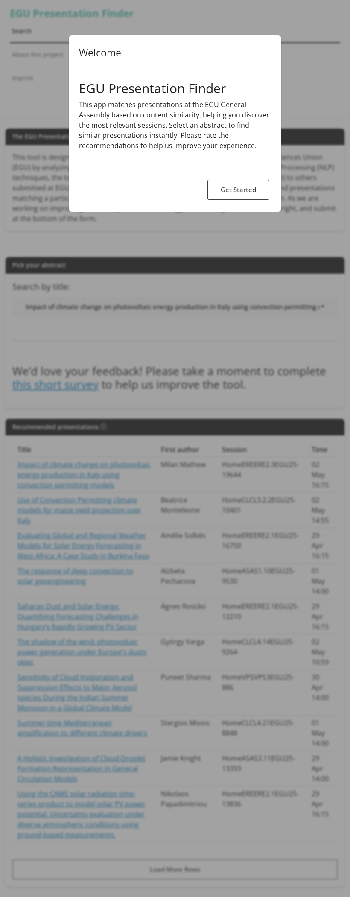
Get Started (238, 189)
